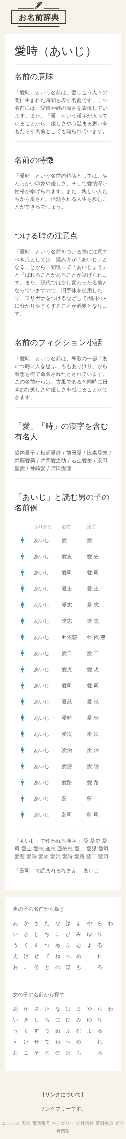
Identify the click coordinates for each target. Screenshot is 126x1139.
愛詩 (67, 766)
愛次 (67, 734)
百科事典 (105, 1123)
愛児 (67, 669)
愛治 (67, 750)
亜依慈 (69, 637)
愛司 (67, 572)
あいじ (41, 637)
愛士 (67, 588)
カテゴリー (63, 1123)
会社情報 (85, 1123)
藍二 (67, 798)
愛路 (67, 782)
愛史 (67, 556)
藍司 (67, 814)
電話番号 (41, 1123)
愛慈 (67, 701)
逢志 (67, 621)
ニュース (11, 1123)
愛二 (67, 653)
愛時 (67, 717)
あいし (41, 540)
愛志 (67, 604)
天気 (25, 1123)
